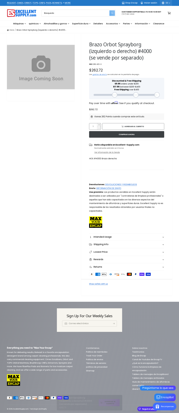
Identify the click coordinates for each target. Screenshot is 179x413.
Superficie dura (80, 23)
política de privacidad (96, 366)
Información (141, 23)
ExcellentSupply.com (21, 409)
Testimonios (138, 351)
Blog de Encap (139, 355)
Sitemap (90, 370)
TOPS (35, 2)
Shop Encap (131, 2)
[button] (19, 23)
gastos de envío (100, 74)
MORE (68, 2)
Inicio (12, 30)
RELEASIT (11, 2)
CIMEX (20, 2)
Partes (126, 23)
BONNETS (57, 2)
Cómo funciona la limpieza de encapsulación (146, 368)
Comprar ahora (126, 134)
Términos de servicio (96, 363)
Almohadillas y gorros (55, 23)
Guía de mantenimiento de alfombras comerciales (151, 383)
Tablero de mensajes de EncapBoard (150, 374)
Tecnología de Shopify (38, 409)
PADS (48, 2)
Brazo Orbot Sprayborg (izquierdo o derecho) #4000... (41, 30)
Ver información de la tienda (107, 152)
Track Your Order (94, 355)
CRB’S (42, 2)
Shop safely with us (98, 283)
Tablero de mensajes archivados (148, 378)
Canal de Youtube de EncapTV (147, 359)
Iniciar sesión (150, 2)
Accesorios (112, 23)
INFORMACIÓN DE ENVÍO (108, 188)
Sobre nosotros (139, 348)
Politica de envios (94, 359)
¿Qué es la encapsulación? (145, 363)
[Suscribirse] (114, 323)
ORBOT (28, 2)
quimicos (34, 23)
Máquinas (18, 23)
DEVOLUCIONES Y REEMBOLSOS (121, 184)
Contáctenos (92, 348)
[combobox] (79, 13)
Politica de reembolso (96, 351)
